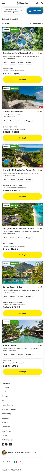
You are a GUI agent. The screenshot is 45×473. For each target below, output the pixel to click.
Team (4, 392)
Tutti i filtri (37, 9)
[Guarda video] (40, 107)
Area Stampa (7, 414)
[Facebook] (3, 444)
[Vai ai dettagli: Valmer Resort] (22, 348)
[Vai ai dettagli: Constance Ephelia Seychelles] (22, 55)
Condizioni (6, 427)
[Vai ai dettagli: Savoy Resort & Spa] (22, 289)
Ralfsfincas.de (7, 440)
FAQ (3, 400)
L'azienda (5, 418)
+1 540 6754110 (15, 452)
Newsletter (6, 431)
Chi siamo (6, 387)
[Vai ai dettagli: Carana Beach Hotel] (22, 114)
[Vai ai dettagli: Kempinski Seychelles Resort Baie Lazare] (22, 172)
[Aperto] (3, 3)
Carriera (5, 435)
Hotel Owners (7, 405)
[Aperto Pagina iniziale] (22, 3)
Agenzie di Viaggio (9, 409)
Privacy (5, 422)
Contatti (5, 396)
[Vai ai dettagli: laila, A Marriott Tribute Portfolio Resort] (22, 231)
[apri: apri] (42, 3)
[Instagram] (6, 444)
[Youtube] (10, 444)
